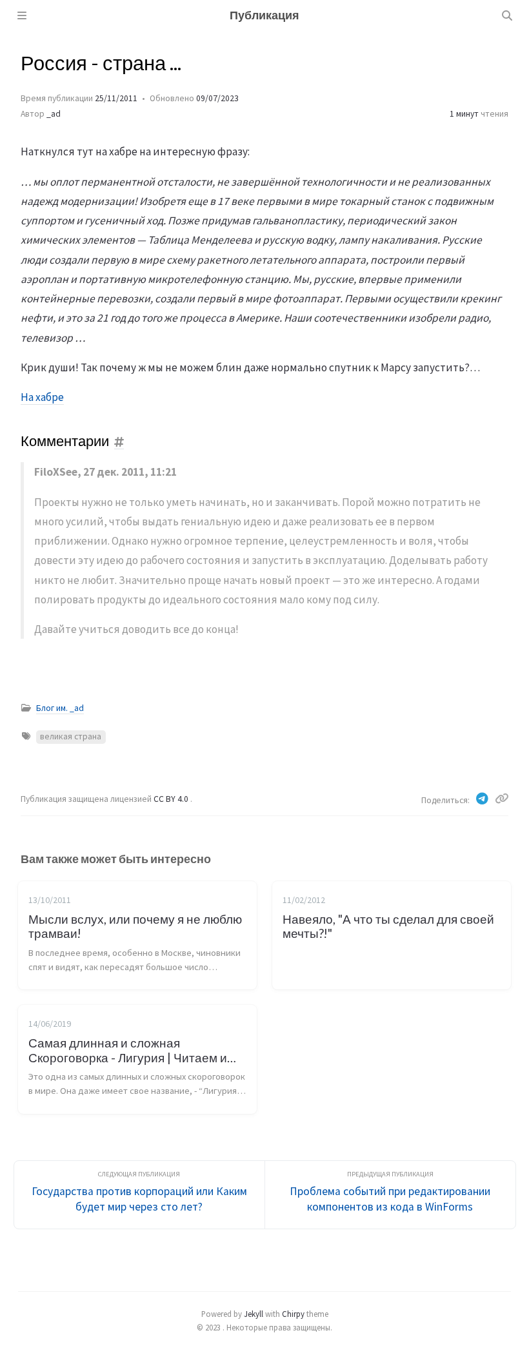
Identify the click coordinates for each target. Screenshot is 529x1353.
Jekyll (253, 1314)
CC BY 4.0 (172, 798)
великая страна (70, 736)
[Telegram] (483, 798)
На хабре (42, 397)
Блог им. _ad (60, 708)
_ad (53, 113)
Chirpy (293, 1314)
